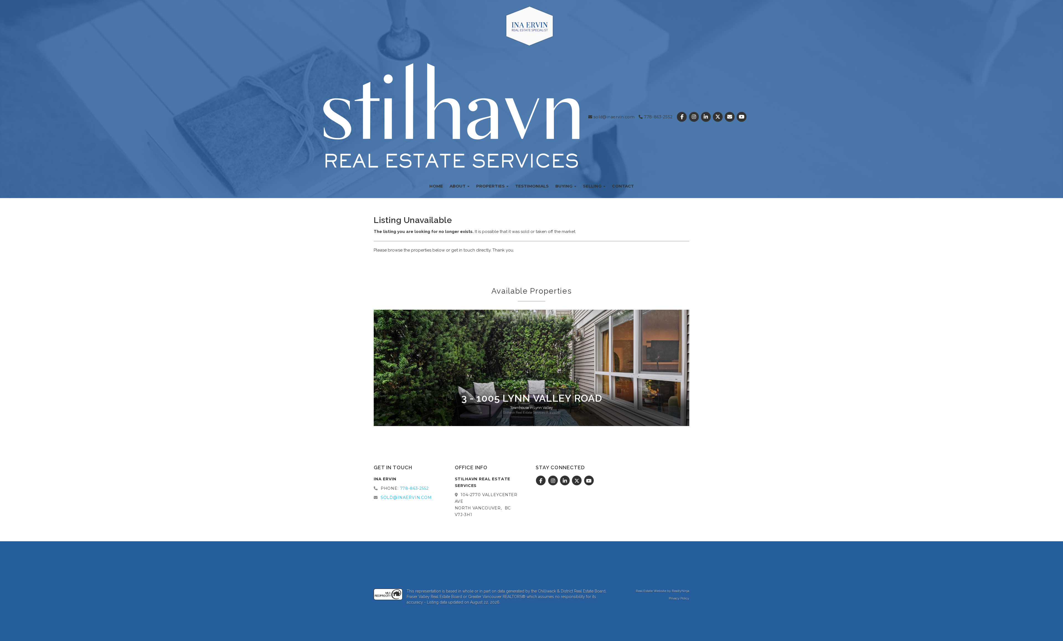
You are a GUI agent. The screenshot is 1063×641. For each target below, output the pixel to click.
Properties (491, 186)
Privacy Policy (679, 598)
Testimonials (532, 186)
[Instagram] (694, 117)
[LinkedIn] (706, 117)
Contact (623, 186)
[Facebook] (682, 117)
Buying (564, 186)
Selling (593, 186)
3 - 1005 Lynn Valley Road (531, 398)
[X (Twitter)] (718, 117)
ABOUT (458, 186)
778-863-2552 (657, 116)
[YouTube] (741, 117)
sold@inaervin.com (613, 116)
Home (436, 186)
